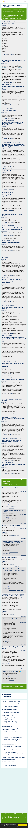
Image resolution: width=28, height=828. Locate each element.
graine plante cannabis (8, 759)
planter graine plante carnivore (10, 238)
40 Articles (11, 412)
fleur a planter (20, 590)
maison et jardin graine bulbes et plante (13, 757)
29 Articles (11, 301)
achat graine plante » (7, 277)
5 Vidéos (5, 118)
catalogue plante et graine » (9, 253)
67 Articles (12, 104)
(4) (11, 706)
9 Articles (11, 275)
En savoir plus (21, 826)
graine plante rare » (7, 212)
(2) (11, 722)
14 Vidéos (6, 104)
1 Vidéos (5, 235)
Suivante (16, 686)
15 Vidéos (6, 82)
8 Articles (11, 250)
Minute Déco (8, 641)
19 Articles (11, 235)
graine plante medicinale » (8, 21)
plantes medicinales (7, 553)
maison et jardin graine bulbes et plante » (12, 438)
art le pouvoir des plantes (10, 506)
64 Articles (11, 166)
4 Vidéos (5, 138)
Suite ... (11, 16)
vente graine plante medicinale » (10, 58)
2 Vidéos (5, 189)
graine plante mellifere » (8, 305)
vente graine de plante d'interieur (11, 750)
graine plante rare (12, 521)
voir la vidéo (4, 25)
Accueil (3, 813)
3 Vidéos (5, 166)
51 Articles (11, 138)
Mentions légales (10, 813)
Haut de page (23, 523)
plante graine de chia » (7, 335)
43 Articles (12, 54)
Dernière (21, 686)
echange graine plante (8, 761)
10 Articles (11, 460)
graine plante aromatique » (8, 120)
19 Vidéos (6, 54)
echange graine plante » (8, 240)
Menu (25, 1)
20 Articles (12, 82)
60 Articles (11, 434)
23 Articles (11, 118)
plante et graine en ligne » (8, 192)
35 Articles (11, 210)
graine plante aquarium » (8, 462)
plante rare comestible (12, 590)
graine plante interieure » (8, 396)
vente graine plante (7, 715)
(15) (13, 737)
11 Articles (11, 333)
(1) (11, 712)
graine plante (11, 508)
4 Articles (11, 357)
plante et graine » (6, 84)
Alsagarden (7, 588)
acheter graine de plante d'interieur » (11, 142)
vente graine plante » (7, 168)
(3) (13, 754)
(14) (9, 719)
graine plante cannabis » (8, 108)
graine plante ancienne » (8, 375)
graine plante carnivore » (8, 225)
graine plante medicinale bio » (9, 361)
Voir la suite (5, 504)
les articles (12, 18)
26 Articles (11, 222)
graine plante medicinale (13, 552)
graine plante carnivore (9, 744)
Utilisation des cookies (13, 815)
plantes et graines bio (12, 535)
